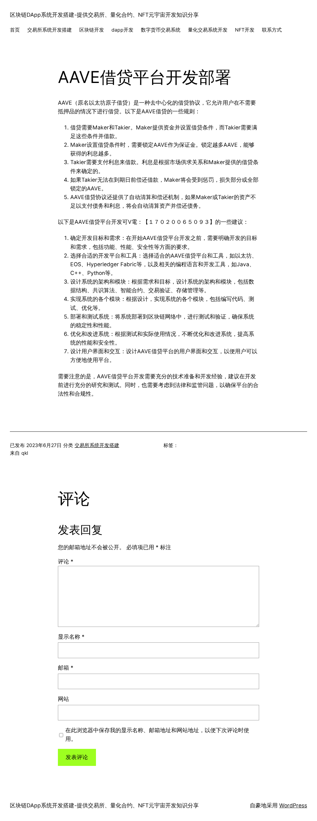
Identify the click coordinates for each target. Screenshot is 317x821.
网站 (63, 699)
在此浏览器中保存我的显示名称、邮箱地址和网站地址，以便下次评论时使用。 (157, 734)
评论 (65, 561)
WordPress (293, 805)
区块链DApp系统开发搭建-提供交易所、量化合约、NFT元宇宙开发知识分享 (104, 14)
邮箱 (65, 667)
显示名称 (71, 636)
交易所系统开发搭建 (97, 445)
